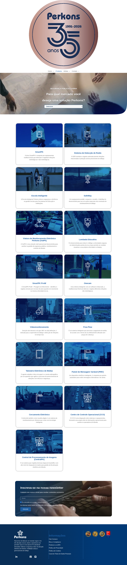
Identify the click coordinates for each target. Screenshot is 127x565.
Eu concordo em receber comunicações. (34, 502)
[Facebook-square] (31, 557)
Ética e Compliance (55, 542)
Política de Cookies (55, 551)
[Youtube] (26, 557)
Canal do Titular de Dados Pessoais (60, 554)
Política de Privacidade (55, 505)
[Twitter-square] (35, 557)
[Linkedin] (16, 557)
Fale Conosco (53, 539)
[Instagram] (21, 557)
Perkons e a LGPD (54, 545)
